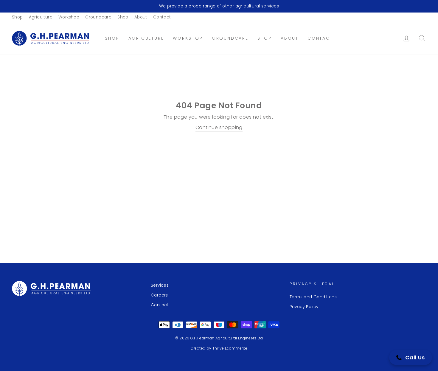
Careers (159, 295)
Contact (162, 17)
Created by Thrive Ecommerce (219, 348)
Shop (17, 17)
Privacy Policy (304, 307)
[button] (410, 357)
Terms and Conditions (313, 297)
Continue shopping (219, 127)
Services (160, 285)
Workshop (68, 17)
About (140, 17)
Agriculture (40, 17)
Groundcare (98, 17)
